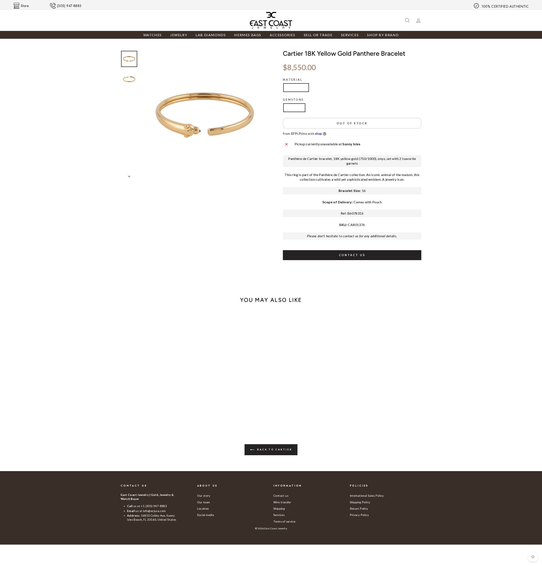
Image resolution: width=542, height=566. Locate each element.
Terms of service (284, 521)
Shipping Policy (360, 502)
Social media (205, 515)
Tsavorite (294, 107)
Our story (203, 495)
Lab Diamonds (211, 35)
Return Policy (359, 508)
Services (350, 35)
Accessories (282, 35)
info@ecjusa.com (154, 511)
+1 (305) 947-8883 (154, 506)
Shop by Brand (383, 35)
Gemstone (293, 99)
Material (293, 79)
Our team (203, 502)
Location (203, 508)
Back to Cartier (274, 449)
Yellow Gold (296, 87)
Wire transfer (282, 502)
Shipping (279, 508)
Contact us (352, 255)
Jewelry (178, 35)
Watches (152, 35)
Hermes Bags (247, 35)
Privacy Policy (359, 515)
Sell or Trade (318, 35)
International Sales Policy (367, 495)
